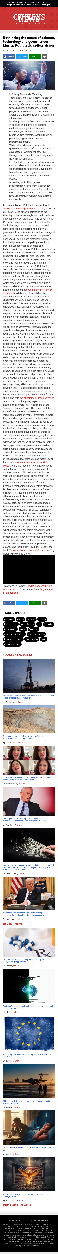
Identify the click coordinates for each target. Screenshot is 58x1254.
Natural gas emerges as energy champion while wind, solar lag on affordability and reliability (28, 697)
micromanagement (12, 644)
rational (23, 629)
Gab (36, 57)
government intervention (14, 634)
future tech (33, 629)
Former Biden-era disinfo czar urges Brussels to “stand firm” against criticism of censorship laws (29, 778)
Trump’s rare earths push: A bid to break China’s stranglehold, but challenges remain (23, 737)
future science (10, 629)
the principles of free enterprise (37, 398)
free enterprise (32, 639)
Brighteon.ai (46, 589)
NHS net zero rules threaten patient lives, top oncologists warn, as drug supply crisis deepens (27, 960)
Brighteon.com (11, 592)
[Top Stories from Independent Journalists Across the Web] (29, 26)
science (20, 619)
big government (10, 624)
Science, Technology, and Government (24, 208)
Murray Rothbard (27, 624)
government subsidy (36, 634)
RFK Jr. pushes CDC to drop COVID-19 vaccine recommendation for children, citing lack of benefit (24, 820)
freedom (42, 619)
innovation (48, 624)
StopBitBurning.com (16, 5)
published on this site (20, 1241)
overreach (31, 619)
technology (9, 619)
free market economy (13, 639)
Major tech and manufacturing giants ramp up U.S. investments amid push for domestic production (24, 914)
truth (39, 624)
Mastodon (11, 57)
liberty (43, 639)
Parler (23, 57)
